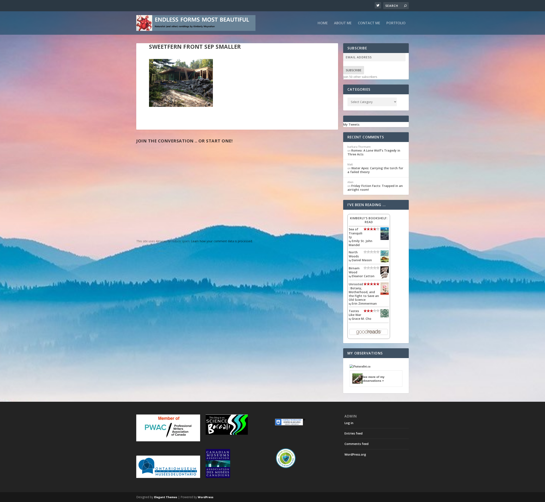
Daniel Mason (362, 260)
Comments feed (356, 444)
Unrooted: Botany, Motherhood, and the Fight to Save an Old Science (364, 292)
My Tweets (351, 124)
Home (323, 23)
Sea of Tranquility (355, 233)
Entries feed (353, 433)
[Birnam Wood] (384, 278)
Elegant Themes (165, 497)
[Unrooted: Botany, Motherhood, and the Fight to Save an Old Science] (384, 294)
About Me (342, 23)
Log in (348, 423)
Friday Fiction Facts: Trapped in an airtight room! (375, 188)
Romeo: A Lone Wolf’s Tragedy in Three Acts (373, 152)
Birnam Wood (354, 270)
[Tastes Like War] (384, 316)
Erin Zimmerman (364, 303)
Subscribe (353, 70)
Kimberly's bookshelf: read (369, 220)
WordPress (205, 497)
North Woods (354, 254)
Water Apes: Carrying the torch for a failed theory (375, 170)
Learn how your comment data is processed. (222, 241)
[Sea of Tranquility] (384, 239)
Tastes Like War (355, 313)
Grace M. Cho (361, 319)
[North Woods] (384, 262)
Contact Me (369, 23)
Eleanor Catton (363, 276)
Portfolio (396, 23)
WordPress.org (355, 454)
